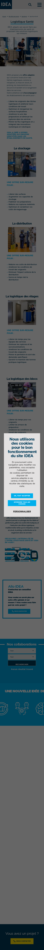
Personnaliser (22, 511)
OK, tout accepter (22, 496)
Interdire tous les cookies (22, 503)
